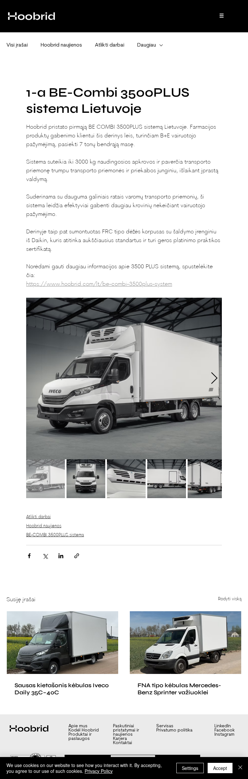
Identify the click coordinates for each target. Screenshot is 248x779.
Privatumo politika (174, 730)
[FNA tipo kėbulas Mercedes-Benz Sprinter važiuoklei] (185, 642)
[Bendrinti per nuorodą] (77, 556)
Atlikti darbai (109, 45)
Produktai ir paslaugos (80, 736)
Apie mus (78, 726)
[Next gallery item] (214, 378)
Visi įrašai (17, 45)
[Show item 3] (126, 478)
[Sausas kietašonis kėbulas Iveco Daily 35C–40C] (62, 642)
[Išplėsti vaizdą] (124, 378)
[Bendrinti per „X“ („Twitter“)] (45, 556)
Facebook (224, 730)
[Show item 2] (86, 478)
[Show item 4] (166, 478)
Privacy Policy (99, 771)
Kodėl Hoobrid (83, 730)
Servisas (164, 726)
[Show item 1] (45, 478)
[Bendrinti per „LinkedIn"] (61, 556)
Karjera (120, 739)
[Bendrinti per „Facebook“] (29, 556)
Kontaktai (122, 743)
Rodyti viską (230, 599)
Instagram (224, 734)
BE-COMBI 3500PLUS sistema (55, 535)
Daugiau (146, 45)
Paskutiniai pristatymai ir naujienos (126, 730)
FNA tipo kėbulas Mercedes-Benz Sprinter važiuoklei (179, 689)
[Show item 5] (207, 478)
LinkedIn (222, 726)
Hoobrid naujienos (61, 45)
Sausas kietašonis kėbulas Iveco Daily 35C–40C (62, 689)
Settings (190, 768)
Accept (220, 768)
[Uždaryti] (240, 768)
